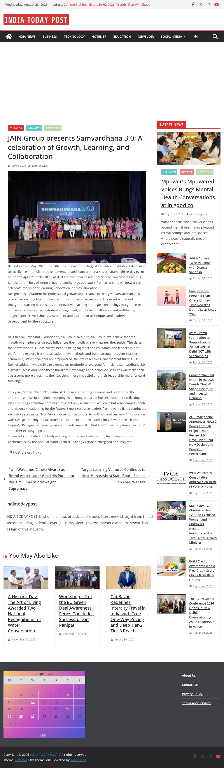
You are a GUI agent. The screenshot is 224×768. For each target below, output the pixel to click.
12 (33, 702)
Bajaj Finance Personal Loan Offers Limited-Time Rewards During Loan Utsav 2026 (202, 302)
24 (9, 716)
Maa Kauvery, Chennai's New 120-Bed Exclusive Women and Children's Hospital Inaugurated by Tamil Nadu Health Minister (203, 524)
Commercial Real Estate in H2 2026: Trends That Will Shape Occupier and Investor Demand (202, 386)
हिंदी (196, 36)
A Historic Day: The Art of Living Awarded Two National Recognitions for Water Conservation (24, 614)
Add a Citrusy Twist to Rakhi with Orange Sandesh (199, 265)
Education (122, 36)
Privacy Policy (192, 694)
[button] (184, 37)
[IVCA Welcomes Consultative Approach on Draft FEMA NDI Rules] (171, 483)
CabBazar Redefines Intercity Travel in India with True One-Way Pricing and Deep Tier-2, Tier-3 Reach (128, 614)
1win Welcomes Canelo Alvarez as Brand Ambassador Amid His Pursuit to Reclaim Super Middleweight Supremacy (41, 479)
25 (21, 716)
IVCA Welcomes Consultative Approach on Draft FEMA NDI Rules (202, 480)
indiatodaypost (40, 166)
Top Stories (53, 127)
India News (26, 36)
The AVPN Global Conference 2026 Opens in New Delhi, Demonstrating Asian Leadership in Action (202, 612)
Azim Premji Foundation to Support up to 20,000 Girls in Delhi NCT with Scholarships (104, 6)
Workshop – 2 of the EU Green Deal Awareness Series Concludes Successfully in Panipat (76, 611)
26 (33, 716)
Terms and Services (196, 703)
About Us (189, 675)
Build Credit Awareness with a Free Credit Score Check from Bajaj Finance (202, 570)
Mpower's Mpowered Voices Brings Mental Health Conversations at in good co (188, 193)
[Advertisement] (112, 74)
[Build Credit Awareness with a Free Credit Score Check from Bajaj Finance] (171, 573)
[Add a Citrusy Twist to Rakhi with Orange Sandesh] (171, 268)
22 (68, 709)
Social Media (171, 36)
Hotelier (99, 36)
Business (49, 36)
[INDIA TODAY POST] (9, 36)
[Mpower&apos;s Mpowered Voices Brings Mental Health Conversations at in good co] (188, 148)
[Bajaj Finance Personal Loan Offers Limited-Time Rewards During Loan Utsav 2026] (171, 306)
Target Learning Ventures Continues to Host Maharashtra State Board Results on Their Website (113, 476)
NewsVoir (146, 36)
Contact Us (190, 685)
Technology (74, 36)
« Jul (43, 735)
